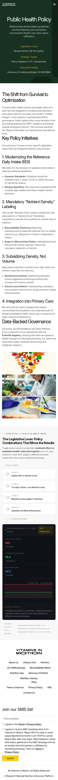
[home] (9, 4)
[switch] (29, 474)
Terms (21, 724)
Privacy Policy (34, 724)
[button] (54, 4)
